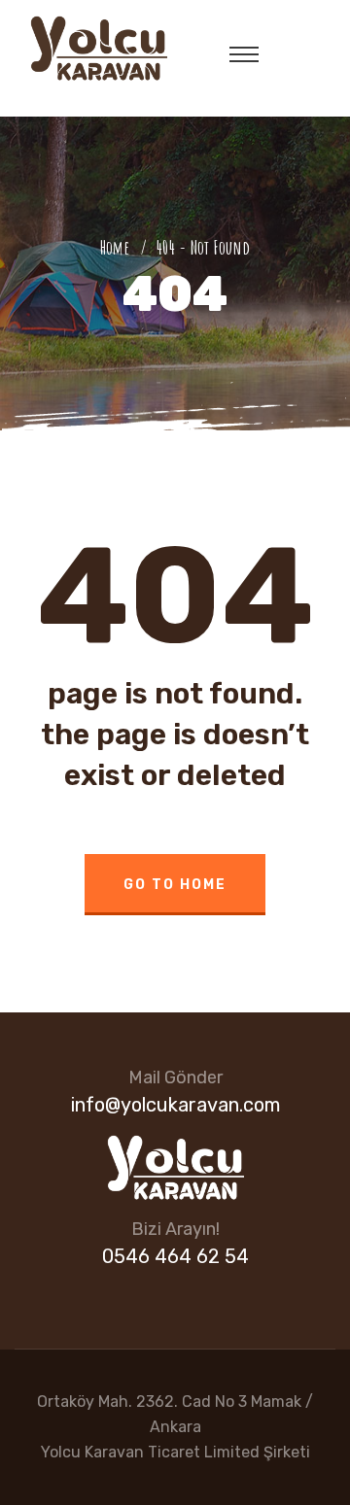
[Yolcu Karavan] (98, 47)
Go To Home (175, 884)
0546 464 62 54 (175, 1256)
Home (118, 247)
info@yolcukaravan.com (175, 1104)
